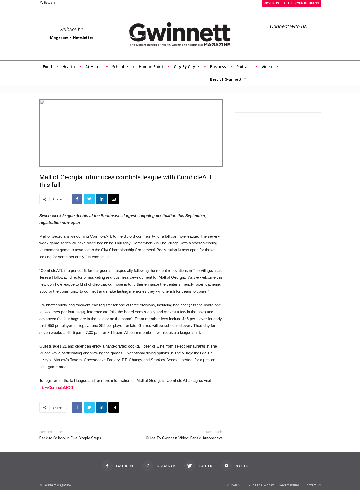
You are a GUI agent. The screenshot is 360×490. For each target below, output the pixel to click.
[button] (106, 3)
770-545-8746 (232, 485)
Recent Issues (289, 485)
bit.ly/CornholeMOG (56, 387)
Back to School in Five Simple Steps (70, 438)
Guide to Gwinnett (260, 485)
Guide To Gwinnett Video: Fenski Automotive (184, 438)
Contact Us (312, 485)
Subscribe (71, 29)
